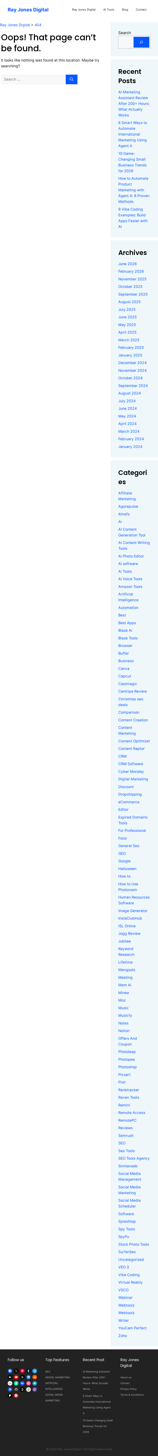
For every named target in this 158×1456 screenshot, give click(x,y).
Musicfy (125, 1015)
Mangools (126, 970)
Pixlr (122, 1082)
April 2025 (127, 332)
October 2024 (130, 378)
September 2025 (133, 294)
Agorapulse (128, 506)
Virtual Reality (130, 1282)
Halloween (127, 869)
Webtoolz (126, 1305)
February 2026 (131, 271)
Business (126, 661)
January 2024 (130, 446)
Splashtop (127, 1221)
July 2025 (127, 309)
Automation (128, 607)
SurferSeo (127, 1252)
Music (123, 1008)
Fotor (122, 838)
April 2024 (127, 424)
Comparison (128, 712)
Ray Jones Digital (28, 10)
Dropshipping (130, 794)
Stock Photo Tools (133, 1244)
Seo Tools (126, 1151)
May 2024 (127, 416)
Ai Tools (125, 571)
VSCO (123, 1290)
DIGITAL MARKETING (57, 1377)
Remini (124, 1105)
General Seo (128, 846)
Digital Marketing (133, 779)
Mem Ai (124, 985)
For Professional (132, 830)
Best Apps (127, 623)
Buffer (123, 653)
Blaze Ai (125, 630)
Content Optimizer (134, 741)
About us (125, 1377)
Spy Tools (126, 1229)
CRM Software (130, 764)
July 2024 (127, 401)
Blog (125, 9)
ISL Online (127, 926)
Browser (125, 645)
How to (124, 876)
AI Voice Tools (130, 579)
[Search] (71, 79)
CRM (122, 756)
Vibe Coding (129, 1275)
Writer (123, 1320)
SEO (121, 1143)
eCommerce (129, 802)
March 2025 (129, 340)
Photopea (126, 1059)
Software (126, 1214)
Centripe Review (132, 691)
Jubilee (124, 941)
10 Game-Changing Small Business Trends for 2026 (98, 1426)
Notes (123, 1023)
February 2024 (131, 439)
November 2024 (132, 370)
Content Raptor (131, 748)
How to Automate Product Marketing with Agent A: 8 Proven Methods (134, 190)
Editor (123, 809)
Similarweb (128, 1166)
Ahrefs (124, 514)
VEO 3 (123, 1267)
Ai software (128, 563)
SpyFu (123, 1236)
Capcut (124, 676)
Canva (123, 668)
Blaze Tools (128, 638)
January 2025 (130, 355)
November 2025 (132, 279)
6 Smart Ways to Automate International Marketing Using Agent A (132, 134)
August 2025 (129, 302)
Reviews (125, 1128)
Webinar (125, 1297)
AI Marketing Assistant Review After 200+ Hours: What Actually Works (134, 103)
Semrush (126, 1135)
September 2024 (133, 386)
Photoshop (127, 1067)
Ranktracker (128, 1090)
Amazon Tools (130, 586)
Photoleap (127, 1052)
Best (122, 615)
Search (124, 32)
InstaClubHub (130, 918)
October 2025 (130, 286)
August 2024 (129, 393)
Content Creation (133, 720)
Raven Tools (128, 1097)
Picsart (124, 1074)
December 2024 (132, 363)
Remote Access (131, 1112)
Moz (122, 1000)
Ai (120, 521)
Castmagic (127, 684)
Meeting (125, 977)
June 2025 (127, 317)
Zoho (122, 1336)
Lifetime (125, 962)
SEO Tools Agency (134, 1158)
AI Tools (108, 9)
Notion (124, 1031)
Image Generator (132, 911)
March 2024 (129, 431)
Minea (123, 993)
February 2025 (131, 347)
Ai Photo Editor (131, 556)
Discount (126, 787)
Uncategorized (131, 1259)
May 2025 (127, 325)
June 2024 (127, 408)
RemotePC (127, 1120)
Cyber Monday (131, 771)
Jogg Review (129, 933)
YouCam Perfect (132, 1328)
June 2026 (127, 264)
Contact (141, 9)
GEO (122, 853)
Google (124, 861)
